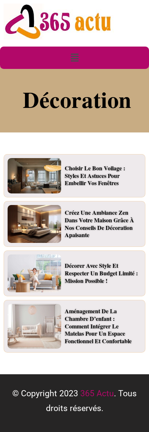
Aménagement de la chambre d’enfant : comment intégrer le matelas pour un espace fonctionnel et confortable (98, 326)
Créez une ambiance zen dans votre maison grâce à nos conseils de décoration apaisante (99, 223)
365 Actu (97, 393)
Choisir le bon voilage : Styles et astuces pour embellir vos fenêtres (95, 175)
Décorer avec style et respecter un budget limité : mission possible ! (101, 273)
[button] (74, 57)
